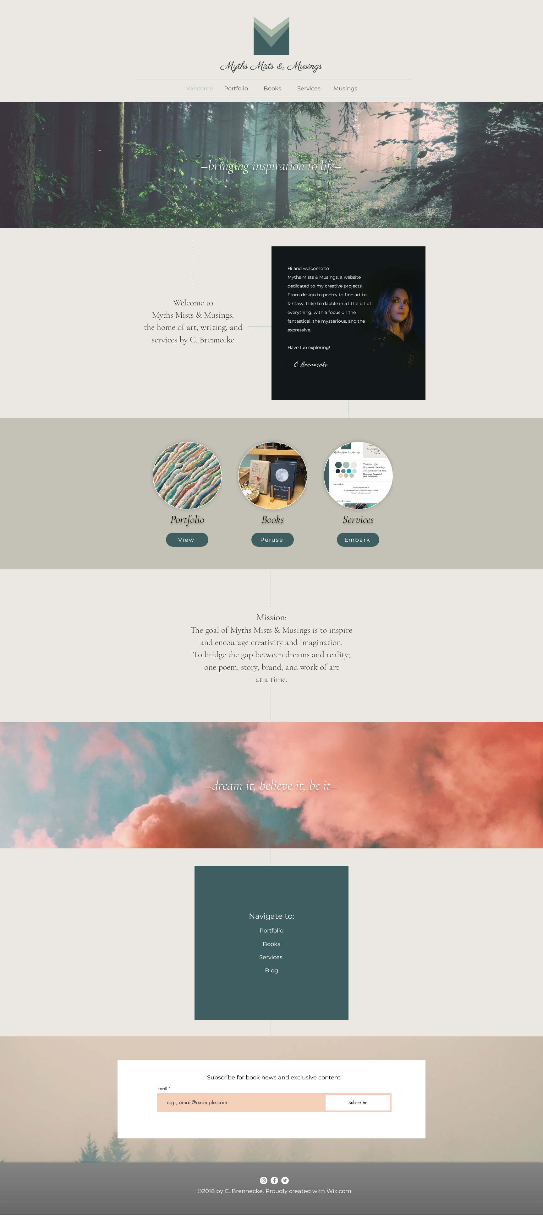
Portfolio (271, 930)
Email (162, 1089)
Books (271, 944)
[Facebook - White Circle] (274, 1180)
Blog (271, 970)
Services (271, 957)
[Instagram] (263, 1180)
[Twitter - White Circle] (285, 1180)
